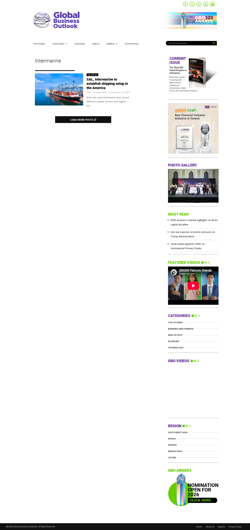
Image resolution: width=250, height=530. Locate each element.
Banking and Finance (181, 328)
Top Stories (39, 43)
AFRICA (172, 438)
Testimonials (132, 43)
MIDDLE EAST (175, 451)
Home (199, 526)
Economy (173, 341)
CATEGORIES (58, 43)
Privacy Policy (234, 526)
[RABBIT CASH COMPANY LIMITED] (193, 152)
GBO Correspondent (97, 92)
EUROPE (172, 445)
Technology (176, 347)
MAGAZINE (79, 43)
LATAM (172, 457)
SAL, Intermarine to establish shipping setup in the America (107, 84)
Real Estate (175, 335)
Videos (95, 43)
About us (210, 526)
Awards (110, 43)
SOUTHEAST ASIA (177, 432)
